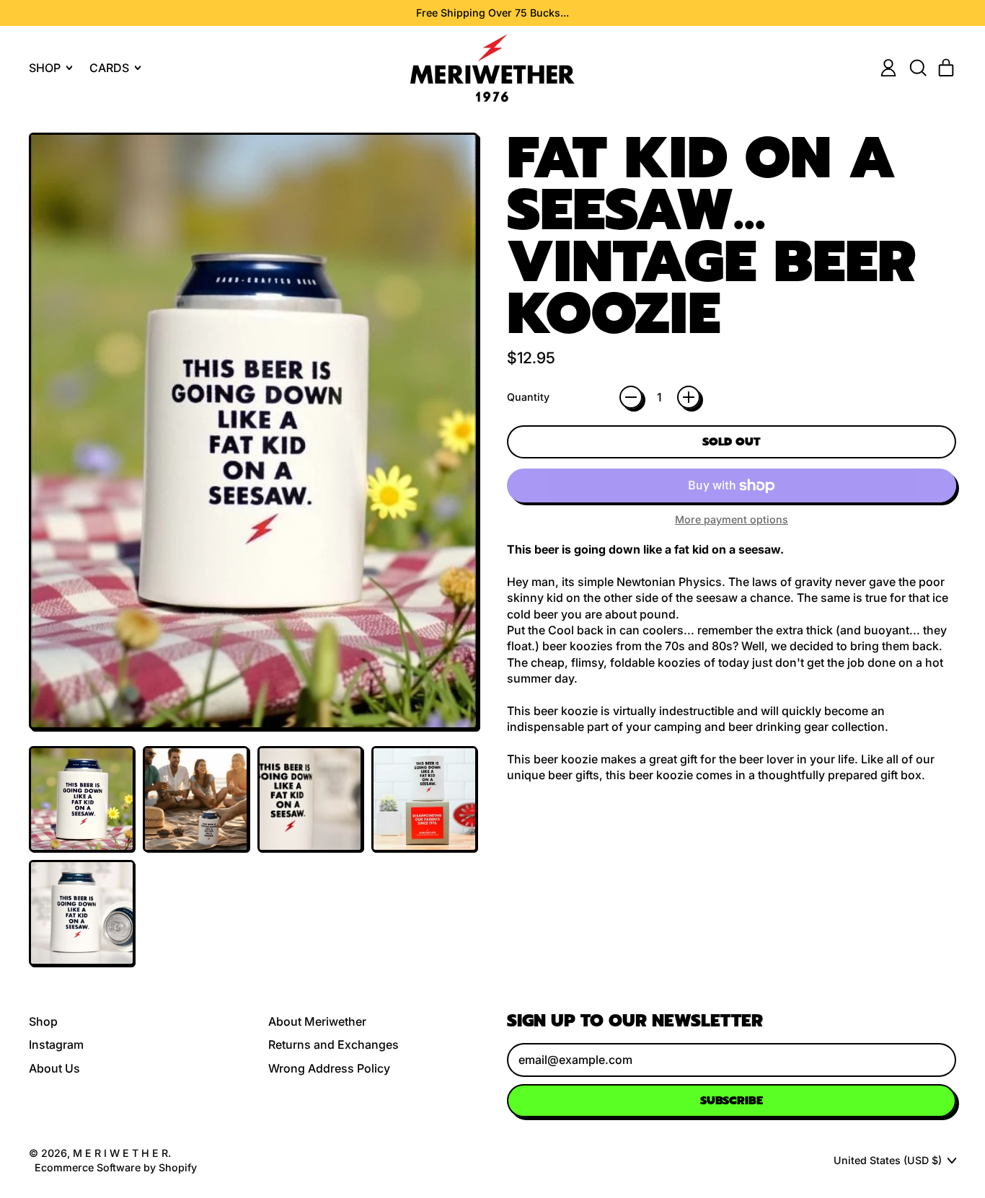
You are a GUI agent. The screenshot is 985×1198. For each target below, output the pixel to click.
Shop (43, 1021)
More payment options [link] (731, 519)
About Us (54, 1068)
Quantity (528, 397)
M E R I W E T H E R (120, 1153)
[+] (688, 397)
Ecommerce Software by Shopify (116, 1167)
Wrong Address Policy (329, 1068)
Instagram (56, 1044)
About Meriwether (317, 1021)
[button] (917, 68)
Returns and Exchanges (333, 1044)
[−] (630, 397)
